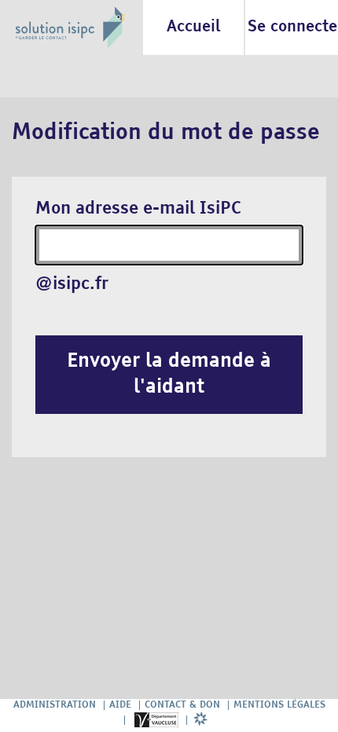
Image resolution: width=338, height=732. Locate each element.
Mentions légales (279, 705)
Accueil (193, 27)
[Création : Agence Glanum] (200, 720)
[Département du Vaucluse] (156, 720)
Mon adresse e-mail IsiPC (138, 209)
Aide (120, 705)
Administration (54, 705)
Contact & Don (182, 705)
